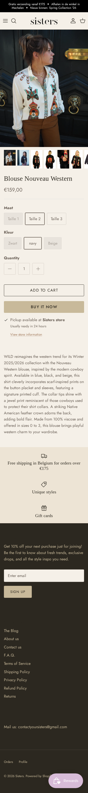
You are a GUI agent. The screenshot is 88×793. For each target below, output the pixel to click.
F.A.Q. (9, 655)
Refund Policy (15, 688)
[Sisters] (44, 21)
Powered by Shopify (39, 776)
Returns (10, 696)
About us (11, 639)
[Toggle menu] (5, 20)
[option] (44, 88)
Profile (23, 761)
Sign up (17, 591)
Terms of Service (17, 663)
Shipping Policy (17, 672)
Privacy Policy (15, 680)
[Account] (71, 20)
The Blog (11, 631)
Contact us (12, 647)
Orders (8, 761)
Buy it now (44, 307)
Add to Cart (44, 290)
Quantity (11, 258)
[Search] (16, 20)
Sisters (19, 776)
